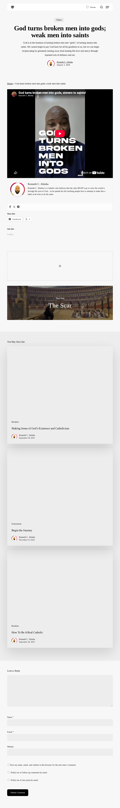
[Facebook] (10, 207)
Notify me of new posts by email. (24, 780)
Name (10, 717)
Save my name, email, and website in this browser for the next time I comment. (43, 765)
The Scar (60, 303)
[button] (107, 7)
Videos (59, 20)
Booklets (15, 422)
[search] (101, 7)
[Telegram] (18, 207)
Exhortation (16, 524)
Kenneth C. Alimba (65, 62)
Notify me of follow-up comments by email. (29, 772)
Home (10, 83)
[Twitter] (14, 207)
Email (10, 732)
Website (10, 747)
